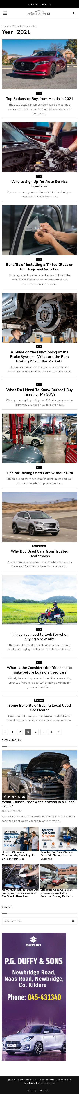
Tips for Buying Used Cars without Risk (39, 472)
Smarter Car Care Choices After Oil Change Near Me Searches (56, 855)
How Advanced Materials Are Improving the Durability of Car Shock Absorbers (20, 893)
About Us (46, 4)
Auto (39, 93)
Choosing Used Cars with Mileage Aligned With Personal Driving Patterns (56, 893)
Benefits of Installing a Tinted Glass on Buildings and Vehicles (39, 267)
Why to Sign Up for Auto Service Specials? (39, 184)
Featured (39, 700)
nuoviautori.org (47, 1083)
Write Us (32, 4)
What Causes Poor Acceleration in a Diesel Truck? (39, 804)
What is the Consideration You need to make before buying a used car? (39, 670)
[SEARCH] (73, 921)
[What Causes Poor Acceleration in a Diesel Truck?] (39, 775)
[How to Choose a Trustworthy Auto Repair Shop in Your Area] (20, 839)
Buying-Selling (39, 546)
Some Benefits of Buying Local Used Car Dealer (39, 707)
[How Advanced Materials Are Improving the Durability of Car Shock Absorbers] (20, 876)
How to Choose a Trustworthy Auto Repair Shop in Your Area (18, 855)
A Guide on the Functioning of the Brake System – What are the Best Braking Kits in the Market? (39, 357)
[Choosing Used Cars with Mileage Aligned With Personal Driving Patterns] (58, 876)
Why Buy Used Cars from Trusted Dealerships (39, 553)
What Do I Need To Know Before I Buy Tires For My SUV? (39, 392)
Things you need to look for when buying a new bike (39, 637)
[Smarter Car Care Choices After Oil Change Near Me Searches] (58, 839)
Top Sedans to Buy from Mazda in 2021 (39, 98)
